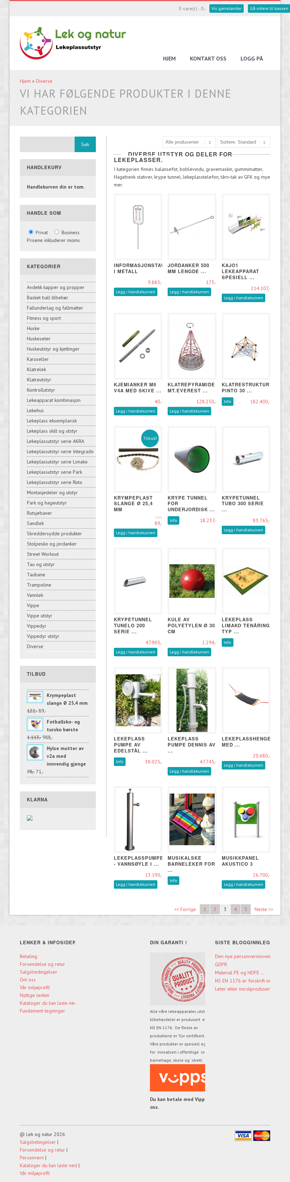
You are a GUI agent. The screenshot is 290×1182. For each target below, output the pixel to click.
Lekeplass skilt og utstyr (52, 431)
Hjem (169, 58)
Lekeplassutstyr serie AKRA (55, 441)
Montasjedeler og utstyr (52, 492)
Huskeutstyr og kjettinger (53, 349)
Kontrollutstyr (41, 390)
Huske (33, 328)
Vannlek (35, 595)
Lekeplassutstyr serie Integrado (60, 451)
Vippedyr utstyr (43, 636)
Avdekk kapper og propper (56, 287)
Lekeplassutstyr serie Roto (54, 482)
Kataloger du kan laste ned (48, 1003)
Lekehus (35, 410)
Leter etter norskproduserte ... (247, 989)
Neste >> (264, 909)
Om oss (28, 979)
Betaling (28, 956)
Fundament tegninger (43, 1011)
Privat (41, 232)
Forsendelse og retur (42, 964)
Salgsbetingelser (38, 1142)
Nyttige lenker (35, 995)
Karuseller (38, 359)
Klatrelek (36, 369)
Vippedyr (36, 626)
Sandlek (35, 523)
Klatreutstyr (39, 379)
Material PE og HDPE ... (240, 972)
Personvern (32, 1157)
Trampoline (39, 585)
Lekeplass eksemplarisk (52, 420)
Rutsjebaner (39, 513)
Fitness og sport (44, 318)
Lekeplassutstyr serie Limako (57, 462)
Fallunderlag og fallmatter (55, 308)
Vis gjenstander (226, 8)
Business (70, 232)
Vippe (33, 605)
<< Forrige (185, 909)
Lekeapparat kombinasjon (54, 400)
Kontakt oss (208, 58)
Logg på (251, 58)
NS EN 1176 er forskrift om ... (246, 981)
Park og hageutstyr (47, 503)
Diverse (44, 81)
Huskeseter (39, 338)
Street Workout (43, 554)
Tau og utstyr (41, 564)
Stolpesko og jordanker (52, 544)
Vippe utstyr (39, 615)
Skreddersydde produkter (54, 533)
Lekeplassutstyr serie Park (54, 472)
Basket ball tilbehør (47, 297)
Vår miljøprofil (35, 987)
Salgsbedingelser (38, 972)
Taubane (36, 574)
